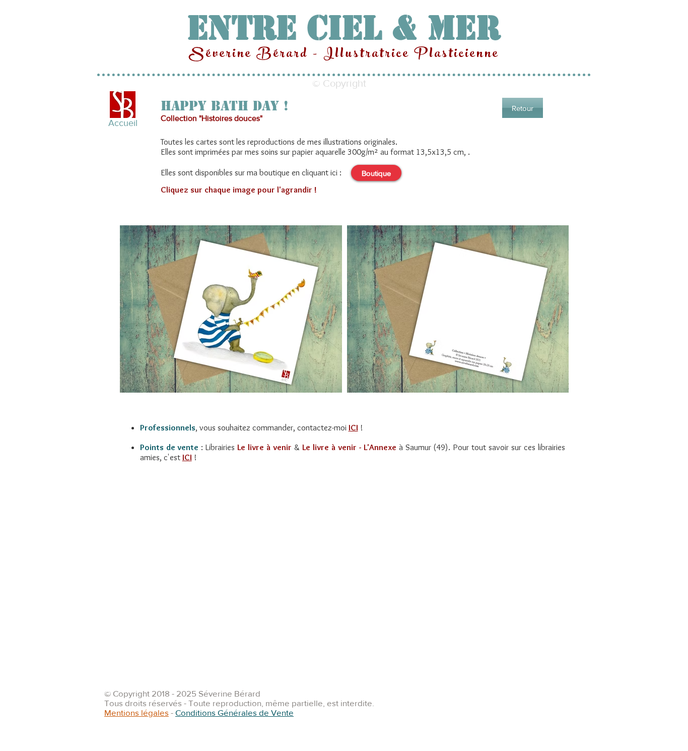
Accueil (122, 123)
